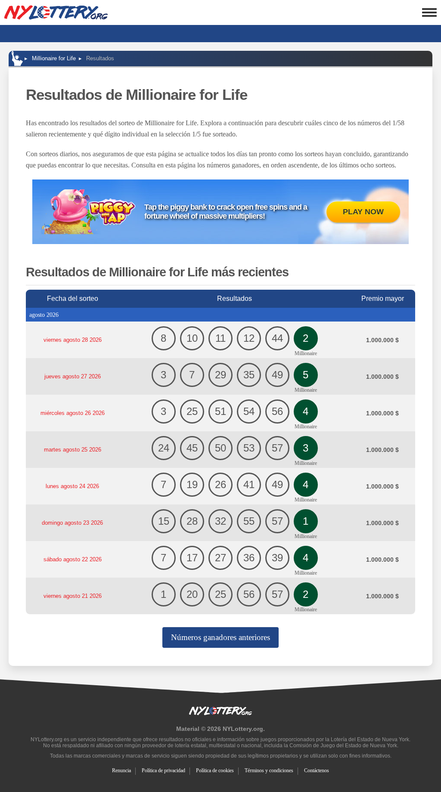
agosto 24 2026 (72, 486)
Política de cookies (215, 770)
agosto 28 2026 (72, 340)
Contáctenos (316, 770)
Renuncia (121, 770)
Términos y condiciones (269, 770)
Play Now (363, 211)
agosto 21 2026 (72, 596)
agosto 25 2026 (72, 449)
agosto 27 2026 (72, 376)
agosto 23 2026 (72, 523)
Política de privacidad (163, 770)
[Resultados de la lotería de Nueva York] (56, 12)
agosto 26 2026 (72, 413)
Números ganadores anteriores (220, 637)
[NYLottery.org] (17, 58)
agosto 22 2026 (72, 559)
